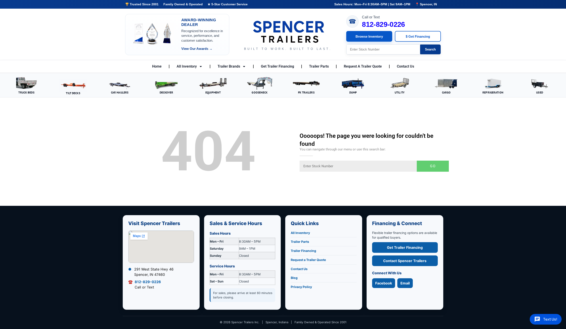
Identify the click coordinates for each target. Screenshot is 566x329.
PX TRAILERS (306, 92)
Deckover (166, 92)
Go (433, 166)
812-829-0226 (383, 24)
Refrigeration (492, 92)
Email (405, 283)
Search (430, 49)
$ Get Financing (418, 36)
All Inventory (187, 66)
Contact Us (405, 66)
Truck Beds (26, 92)
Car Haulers (119, 92)
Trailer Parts (319, 66)
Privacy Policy (301, 287)
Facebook (383, 283)
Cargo (446, 92)
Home (157, 66)
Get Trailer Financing (277, 66)
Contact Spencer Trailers (404, 261)
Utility (400, 92)
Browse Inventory (369, 36)
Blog (294, 278)
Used (539, 92)
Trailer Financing (303, 251)
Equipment (213, 92)
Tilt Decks (73, 93)
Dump (353, 92)
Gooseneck (260, 92)
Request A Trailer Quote (363, 66)
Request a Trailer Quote (308, 260)
